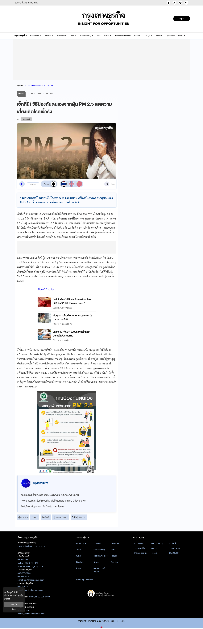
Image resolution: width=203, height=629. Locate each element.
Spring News (174, 548)
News (158, 35)
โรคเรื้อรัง (45, 517)
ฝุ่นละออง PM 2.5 (61, 517)
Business (61, 35)
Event (180, 35)
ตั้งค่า (14, 609)
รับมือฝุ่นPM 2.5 (78, 517)
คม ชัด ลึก (173, 543)
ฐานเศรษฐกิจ (174, 553)
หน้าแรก (20, 85)
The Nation (138, 543)
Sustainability (85, 35)
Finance (48, 35)
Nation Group (157, 543)
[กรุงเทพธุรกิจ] (21, 35)
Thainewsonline (140, 553)
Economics (34, 35)
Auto (99, 35)
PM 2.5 (35, 517)
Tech (72, 35)
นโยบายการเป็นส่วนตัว (99, 569)
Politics (137, 35)
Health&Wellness (121, 35)
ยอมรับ (14, 604)
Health (50, 85)
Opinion (169, 35)
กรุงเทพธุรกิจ (139, 548)
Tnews (154, 553)
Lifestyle (147, 35)
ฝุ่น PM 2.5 (23, 517)
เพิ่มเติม (7, 598)
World (106, 35)
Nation (154, 548)
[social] (168, 3)
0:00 (31, 184)
